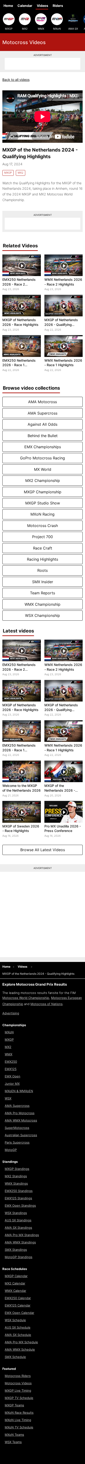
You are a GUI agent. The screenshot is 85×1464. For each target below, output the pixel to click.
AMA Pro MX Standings (22, 1235)
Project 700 (42, 536)
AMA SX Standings (18, 1227)
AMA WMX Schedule (20, 1349)
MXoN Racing (42, 514)
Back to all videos (16, 80)
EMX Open (12, 1076)
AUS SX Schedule (17, 1327)
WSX (8, 1098)
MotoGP (11, 1150)
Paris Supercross (17, 1142)
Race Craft (42, 548)
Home (8, 6)
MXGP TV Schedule (19, 1398)
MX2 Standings (16, 1176)
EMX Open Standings (20, 1205)
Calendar (24, 6)
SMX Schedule (15, 1357)
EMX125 (11, 1069)
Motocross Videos (18, 1383)
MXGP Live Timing (18, 1390)
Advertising (10, 1013)
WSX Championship (42, 615)
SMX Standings (16, 1250)
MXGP (9, 28)
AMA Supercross (42, 413)
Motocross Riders (18, 1376)
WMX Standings (16, 1183)
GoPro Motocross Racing (42, 458)
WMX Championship (42, 604)
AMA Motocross (42, 401)
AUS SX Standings (18, 1220)
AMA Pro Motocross (19, 1113)
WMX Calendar (15, 1291)
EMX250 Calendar (18, 1298)
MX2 (25, 28)
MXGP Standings (17, 1169)
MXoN (57, 28)
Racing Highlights (42, 559)
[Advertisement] (42, 64)
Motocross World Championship (25, 998)
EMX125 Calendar (17, 1305)
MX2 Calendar (15, 1283)
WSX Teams (13, 1442)
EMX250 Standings (19, 1191)
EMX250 (11, 1061)
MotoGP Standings (18, 1257)
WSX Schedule (15, 1320)
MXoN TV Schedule (19, 1427)
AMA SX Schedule (18, 1335)
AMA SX (73, 28)
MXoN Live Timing (18, 1420)
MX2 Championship (42, 480)
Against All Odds (42, 424)
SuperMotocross (17, 1128)
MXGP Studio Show (42, 503)
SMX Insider (42, 581)
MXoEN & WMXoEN (19, 1091)
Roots (42, 570)
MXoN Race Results (19, 1412)
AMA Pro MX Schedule (21, 1342)
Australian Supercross (21, 1135)
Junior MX (12, 1083)
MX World (42, 469)
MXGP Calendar (16, 1276)
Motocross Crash (42, 525)
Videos (42, 6)
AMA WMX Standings (20, 1242)
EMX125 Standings (18, 1198)
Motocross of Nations (46, 1004)
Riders (58, 6)
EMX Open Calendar (19, 1313)
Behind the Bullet (43, 435)
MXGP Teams (14, 1405)
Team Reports (42, 593)
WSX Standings (16, 1213)
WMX (41, 28)
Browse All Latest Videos (42, 849)
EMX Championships (42, 446)
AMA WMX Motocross (21, 1120)
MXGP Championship (42, 492)
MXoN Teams (14, 1434)
